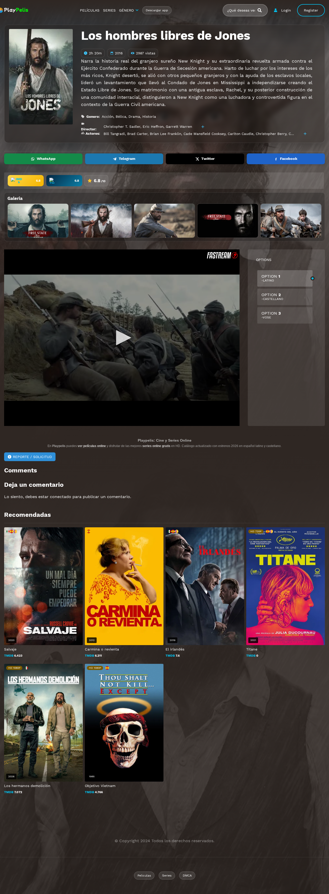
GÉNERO (126, 10)
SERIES (109, 10)
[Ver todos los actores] (305, 133)
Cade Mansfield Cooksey (204, 134)
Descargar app (157, 10)
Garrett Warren (179, 126)
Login (286, 10)
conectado (60, 496)
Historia (149, 116)
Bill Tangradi (114, 134)
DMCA (187, 875)
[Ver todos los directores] (203, 126)
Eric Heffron (153, 126)
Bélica (121, 116)
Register (311, 10)
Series (166, 875)
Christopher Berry (271, 134)
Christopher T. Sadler (122, 126)
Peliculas (144, 875)
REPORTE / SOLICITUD (32, 457)
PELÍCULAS (89, 10)
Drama (134, 116)
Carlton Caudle (240, 134)
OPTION (270, 278)
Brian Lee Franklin (165, 134)
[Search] (261, 10)
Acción (107, 116)
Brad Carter (137, 134)
